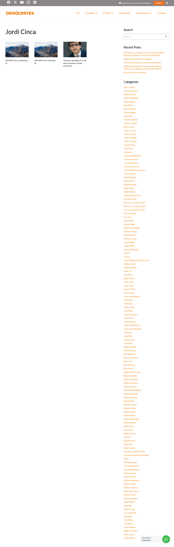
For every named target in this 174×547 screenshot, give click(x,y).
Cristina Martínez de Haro (134, 170)
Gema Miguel (129, 242)
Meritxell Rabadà (131, 394)
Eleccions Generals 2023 (134, 210)
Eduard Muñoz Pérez (132, 195)
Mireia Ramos (129, 415)
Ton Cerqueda (130, 513)
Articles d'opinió (130, 123)
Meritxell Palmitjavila (132, 390)
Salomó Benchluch (131, 480)
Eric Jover (128, 217)
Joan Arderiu (129, 293)
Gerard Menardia (131, 249)
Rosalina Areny (130, 473)
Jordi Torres (129, 318)
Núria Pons (128, 444)
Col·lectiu (128, 152)
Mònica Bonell (130, 422)
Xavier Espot (129, 534)
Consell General (130, 163)
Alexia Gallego (130, 112)
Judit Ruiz (128, 332)
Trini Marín (128, 523)
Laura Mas (128, 343)
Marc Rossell (129, 365)
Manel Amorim (130, 350)
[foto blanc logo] (20, 13)
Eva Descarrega (130, 231)
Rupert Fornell (130, 477)
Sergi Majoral (129, 502)
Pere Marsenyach (131, 466)
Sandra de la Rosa (131, 491)
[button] (167, 3)
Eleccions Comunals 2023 (134, 206)
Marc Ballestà (129, 354)
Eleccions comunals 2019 (134, 202)
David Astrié (129, 181)
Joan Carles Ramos (132, 296)
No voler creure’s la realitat (135, 72)
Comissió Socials (131, 159)
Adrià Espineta (130, 94)
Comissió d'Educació (132, 155)
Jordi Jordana (129, 307)
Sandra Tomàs (130, 495)
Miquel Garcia (129, 412)
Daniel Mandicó (130, 177)
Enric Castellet (130, 213)
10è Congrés (129, 87)
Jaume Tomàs (129, 289)
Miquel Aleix (129, 401)
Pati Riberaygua (130, 462)
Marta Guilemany (131, 379)
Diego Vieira (129, 188)
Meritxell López (130, 386)
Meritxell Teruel (130, 397)
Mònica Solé (129, 426)
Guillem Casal (129, 264)
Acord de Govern (131, 91)
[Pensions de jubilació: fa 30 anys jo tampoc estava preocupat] (75, 49)
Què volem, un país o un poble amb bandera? (142, 62)
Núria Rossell (129, 448)
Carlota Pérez (129, 145)
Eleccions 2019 (130, 199)
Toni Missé (128, 520)
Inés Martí (128, 275)
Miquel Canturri (130, 404)
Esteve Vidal (129, 224)
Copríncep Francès (132, 166)
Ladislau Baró (129, 340)
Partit (126, 458)
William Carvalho (131, 531)
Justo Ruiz (128, 336)
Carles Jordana (130, 137)
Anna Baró (128, 116)
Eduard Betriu (129, 192)
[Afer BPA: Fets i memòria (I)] (46, 49)
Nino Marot (128, 430)
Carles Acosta (130, 130)
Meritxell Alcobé (131, 383)
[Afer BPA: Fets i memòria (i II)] (17, 49)
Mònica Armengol (131, 419)
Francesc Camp (130, 238)
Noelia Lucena (130, 433)
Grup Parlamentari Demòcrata (136, 260)
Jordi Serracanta (130, 314)
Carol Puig (128, 148)
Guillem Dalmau (130, 267)
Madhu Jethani (130, 347)
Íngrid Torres (129, 278)
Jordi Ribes (128, 311)
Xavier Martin (129, 538)
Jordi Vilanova (129, 321)
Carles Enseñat (130, 134)
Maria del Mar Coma (132, 372)
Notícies (127, 437)
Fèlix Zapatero (130, 235)
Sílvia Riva (128, 505)
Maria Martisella (130, 376)
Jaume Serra (129, 285)
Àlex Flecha (128, 105)
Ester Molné (129, 220)
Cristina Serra (129, 174)
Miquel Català (129, 408)
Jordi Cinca (128, 303)
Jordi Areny (128, 300)
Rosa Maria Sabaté (131, 469)
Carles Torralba (130, 141)
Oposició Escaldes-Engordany (136, 455)
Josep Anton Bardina (132, 329)
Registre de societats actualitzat (137, 59)
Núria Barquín (129, 440)
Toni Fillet (128, 516)
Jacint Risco (129, 282)
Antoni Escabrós (131, 119)
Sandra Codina (130, 484)
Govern (127, 253)
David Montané (130, 184)
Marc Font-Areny (131, 358)
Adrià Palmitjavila (131, 98)
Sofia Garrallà (129, 509)
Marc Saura (128, 368)
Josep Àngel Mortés (132, 325)
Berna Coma (129, 127)
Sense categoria (130, 498)
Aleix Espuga (129, 102)
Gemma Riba (129, 246)
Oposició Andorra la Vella (134, 451)
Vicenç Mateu (130, 527)
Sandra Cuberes (130, 487)
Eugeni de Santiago (132, 228)
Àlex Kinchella (130, 109)
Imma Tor (128, 271)
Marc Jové (128, 361)
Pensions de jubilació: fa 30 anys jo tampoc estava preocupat (74, 63)
